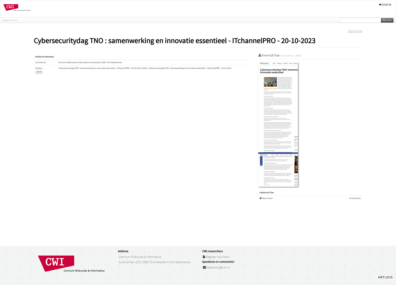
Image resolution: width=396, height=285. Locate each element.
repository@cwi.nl (218, 267)
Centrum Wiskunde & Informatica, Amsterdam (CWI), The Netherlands (90, 62)
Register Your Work (217, 257)
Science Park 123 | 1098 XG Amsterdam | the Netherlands (154, 262)
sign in (386, 4)
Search (388, 20)
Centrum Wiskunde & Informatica (140, 257)
